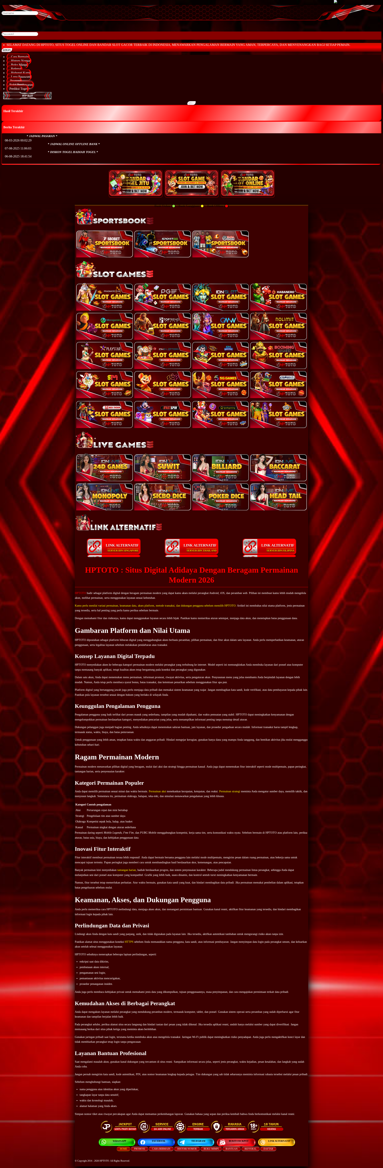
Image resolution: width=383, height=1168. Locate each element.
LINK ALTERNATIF (122, 547)
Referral (15, 68)
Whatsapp (119, 1141)
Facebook (158, 1141)
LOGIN (7, 49)
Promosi (15, 80)
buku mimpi (211, 1148)
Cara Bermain (19, 56)
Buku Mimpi (18, 64)
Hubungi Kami (19, 72)
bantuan (232, 1148)
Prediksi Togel (18, 88)
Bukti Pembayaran (21, 84)
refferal (251, 1148)
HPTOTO (80, 593)
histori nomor (187, 1148)
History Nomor (19, 60)
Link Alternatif (279, 1141)
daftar (268, 1148)
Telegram (198, 1141)
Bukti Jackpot (239, 1141)
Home (123, 1148)
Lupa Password (20, 76)
